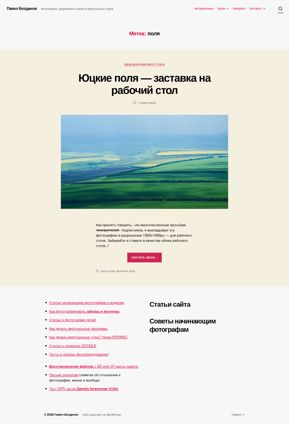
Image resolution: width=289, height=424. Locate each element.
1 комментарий (147, 103)
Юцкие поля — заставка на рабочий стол (144, 83)
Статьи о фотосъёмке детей (72, 319)
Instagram (239, 8)
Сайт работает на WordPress (101, 414)
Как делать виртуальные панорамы (78, 328)
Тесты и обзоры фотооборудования (78, 354)
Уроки (221, 8)
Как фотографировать (84, 311)
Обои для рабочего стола (144, 64)
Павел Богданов (22, 8)
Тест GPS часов (83, 388)
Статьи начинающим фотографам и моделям (86, 302)
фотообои (122, 271)
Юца (132, 271)
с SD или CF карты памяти (93, 366)
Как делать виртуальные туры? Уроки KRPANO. (88, 336)
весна (104, 271)
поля (112, 271)
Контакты (256, 8)
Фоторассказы (204, 8)
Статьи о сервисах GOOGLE (72, 345)
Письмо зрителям (63, 374)
